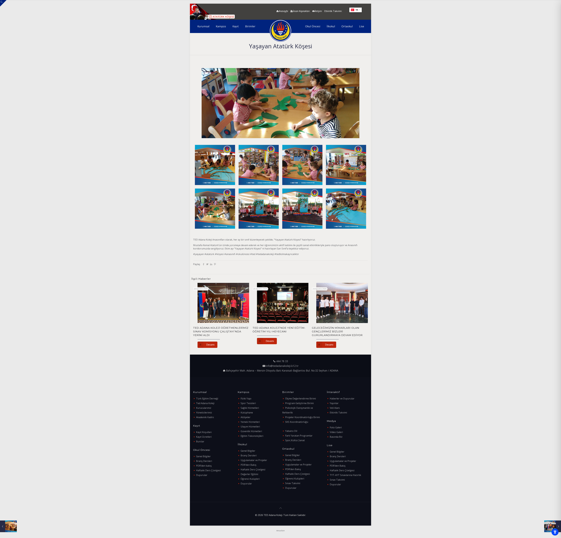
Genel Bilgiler (203, 456)
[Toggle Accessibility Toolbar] (555, 532)
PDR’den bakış (204, 465)
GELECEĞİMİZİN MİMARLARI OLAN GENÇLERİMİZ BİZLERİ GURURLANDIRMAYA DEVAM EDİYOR (337, 331)
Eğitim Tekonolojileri (252, 436)
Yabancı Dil (291, 431)
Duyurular (201, 475)
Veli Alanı (335, 407)
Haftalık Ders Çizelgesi (208, 470)
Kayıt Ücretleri (204, 436)
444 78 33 (282, 361)
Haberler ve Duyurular (342, 398)
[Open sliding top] (3, 3)
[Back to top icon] (280, 508)
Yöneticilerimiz (204, 412)
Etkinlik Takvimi (333, 11)
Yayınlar (334, 403)
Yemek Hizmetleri (250, 422)
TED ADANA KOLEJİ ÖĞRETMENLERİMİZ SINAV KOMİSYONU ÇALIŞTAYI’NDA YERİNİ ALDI (221, 331)
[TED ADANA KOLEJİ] (280, 31)
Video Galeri (336, 432)
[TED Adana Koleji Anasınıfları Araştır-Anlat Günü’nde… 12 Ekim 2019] (8, 526)
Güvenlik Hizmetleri (251, 431)
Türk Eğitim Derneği (207, 398)
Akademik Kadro (205, 417)
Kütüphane (247, 412)
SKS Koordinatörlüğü (296, 422)
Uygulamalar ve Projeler (254, 460)
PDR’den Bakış (248, 464)
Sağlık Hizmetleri (250, 407)
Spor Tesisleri (248, 403)
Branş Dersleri (204, 461)
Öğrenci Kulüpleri (250, 478)
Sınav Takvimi (292, 483)
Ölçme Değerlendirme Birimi (300, 398)
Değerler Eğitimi (249, 474)
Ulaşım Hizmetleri (250, 426)
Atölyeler (245, 417)
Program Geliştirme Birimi (299, 403)
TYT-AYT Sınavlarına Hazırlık (345, 475)
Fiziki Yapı (246, 398)
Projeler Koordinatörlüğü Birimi (302, 417)
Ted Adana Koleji (205, 403)
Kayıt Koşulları (204, 432)
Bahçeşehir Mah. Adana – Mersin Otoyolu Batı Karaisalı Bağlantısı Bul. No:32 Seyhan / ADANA (282, 370)
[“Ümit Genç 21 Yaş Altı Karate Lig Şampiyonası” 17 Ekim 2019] (552, 526)
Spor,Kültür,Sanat (295, 440)
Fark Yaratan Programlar (298, 435)
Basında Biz (336, 436)
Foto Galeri (336, 427)
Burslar (200, 441)
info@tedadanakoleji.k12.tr (282, 366)
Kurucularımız (203, 407)
